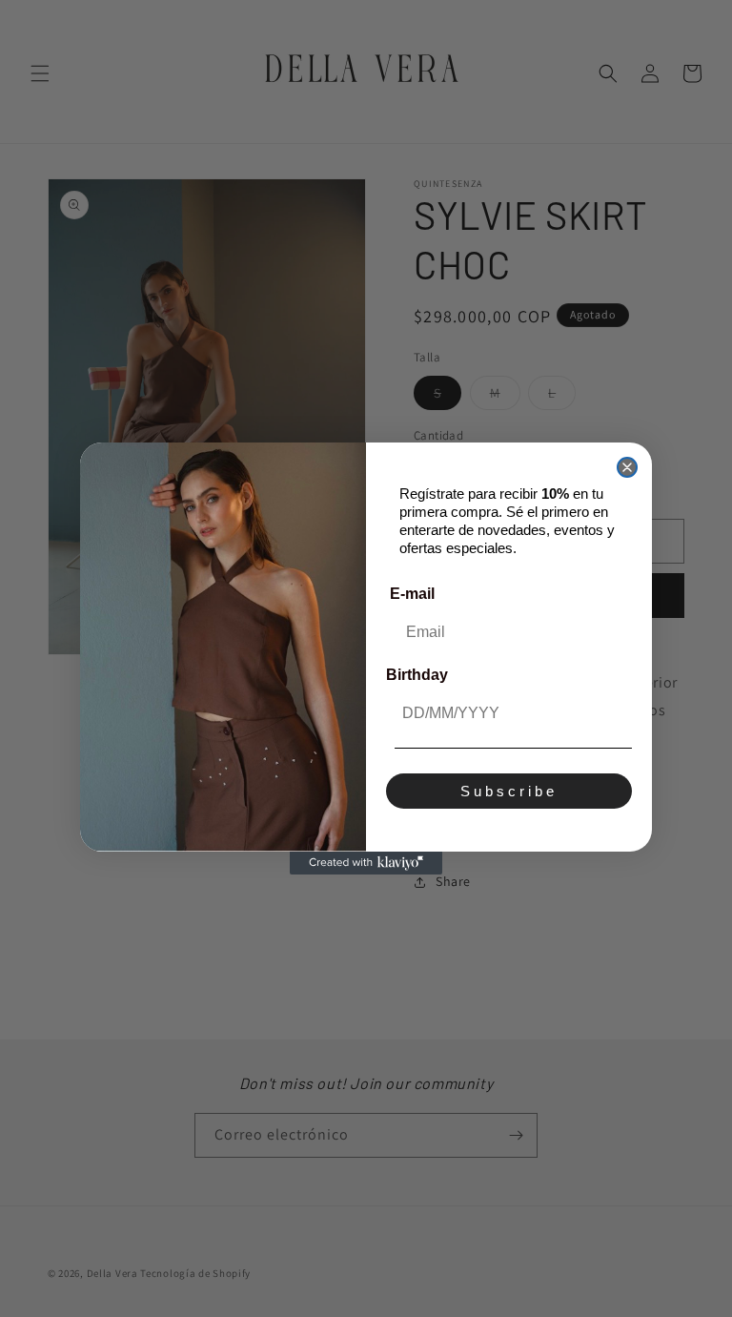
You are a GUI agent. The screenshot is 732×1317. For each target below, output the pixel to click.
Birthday (417, 675)
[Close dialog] (627, 467)
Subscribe (509, 791)
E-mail (412, 594)
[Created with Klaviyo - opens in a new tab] (366, 863)
